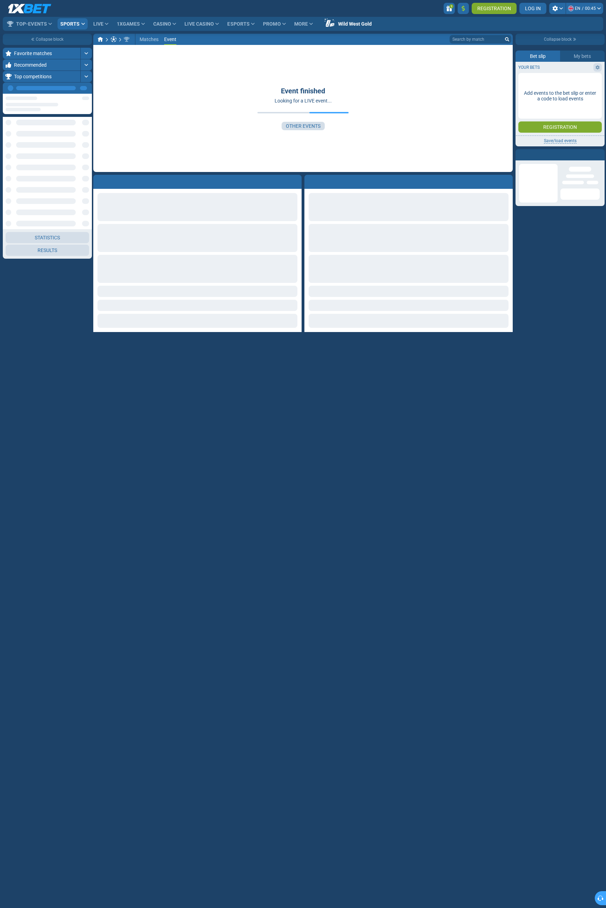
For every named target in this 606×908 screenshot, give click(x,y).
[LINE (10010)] (100, 39)
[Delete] (505, 180)
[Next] (86, 88)
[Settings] (557, 8)
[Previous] (70, 88)
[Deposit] (463, 8)
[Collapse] (86, 151)
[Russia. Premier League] (126, 39)
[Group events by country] (86, 128)
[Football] (113, 39)
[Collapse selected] (78, 128)
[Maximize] (86, 53)
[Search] (507, 39)
